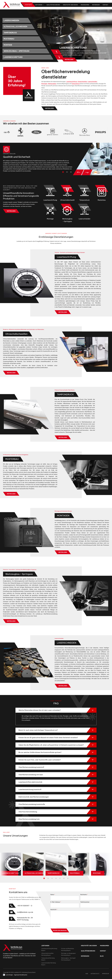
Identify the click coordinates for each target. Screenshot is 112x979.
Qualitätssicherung (53, 5)
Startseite (28, 5)
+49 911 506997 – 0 (24, 906)
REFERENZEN (85, 956)
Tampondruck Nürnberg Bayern (48, 959)
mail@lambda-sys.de (25, 912)
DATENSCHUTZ (95, 973)
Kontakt (105, 5)
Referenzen (96, 5)
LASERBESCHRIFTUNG (13, 57)
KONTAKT (103, 951)
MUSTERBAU (9, 39)
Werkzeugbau (52, 83)
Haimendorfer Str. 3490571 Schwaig (25, 919)
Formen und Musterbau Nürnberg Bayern (67, 949)
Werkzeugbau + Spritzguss (16, 51)
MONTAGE (8, 45)
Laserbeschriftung (71, 81)
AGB (86, 973)
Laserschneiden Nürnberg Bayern (48, 963)
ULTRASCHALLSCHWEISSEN (15, 26)
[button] (44, 878)
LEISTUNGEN (45, 945)
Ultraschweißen (82, 81)
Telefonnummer (84, 902)
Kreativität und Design (70, 5)
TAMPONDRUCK (10, 33)
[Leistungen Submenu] (43, 5)
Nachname (84, 894)
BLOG (102, 956)
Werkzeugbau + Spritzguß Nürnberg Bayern (68, 959)
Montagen (44, 83)
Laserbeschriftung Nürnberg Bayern (49, 949)
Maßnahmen (85, 5)
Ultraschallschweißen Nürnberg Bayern (47, 954)
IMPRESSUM (105, 973)
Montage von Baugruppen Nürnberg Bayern (68, 954)
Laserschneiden (11, 20)
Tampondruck (76, 83)
